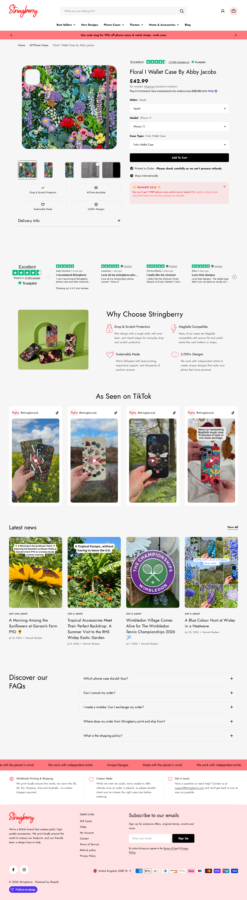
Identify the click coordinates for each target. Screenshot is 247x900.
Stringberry (26, 882)
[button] (11, 35)
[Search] (182, 11)
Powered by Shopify (47, 882)
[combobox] (123, 11)
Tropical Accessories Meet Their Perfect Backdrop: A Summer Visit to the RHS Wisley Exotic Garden (90, 628)
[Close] (224, 186)
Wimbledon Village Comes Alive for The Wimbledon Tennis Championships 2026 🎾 (150, 628)
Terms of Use (170, 848)
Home (21, 45)
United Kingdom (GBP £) (113, 871)
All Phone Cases (39, 45)
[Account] (223, 11)
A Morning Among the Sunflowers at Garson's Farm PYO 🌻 (33, 626)
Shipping (149, 86)
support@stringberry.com (189, 788)
